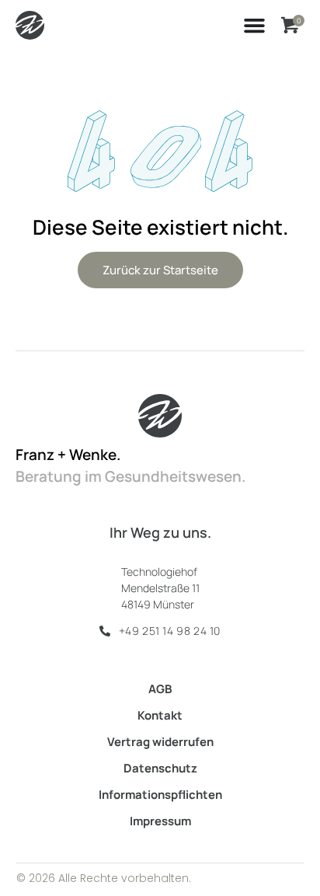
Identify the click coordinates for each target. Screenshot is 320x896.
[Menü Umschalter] (254, 25)
